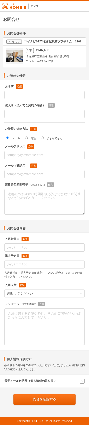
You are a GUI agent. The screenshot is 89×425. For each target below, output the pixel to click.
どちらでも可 (54, 138)
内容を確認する (44, 399)
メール (16, 138)
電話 (33, 138)
